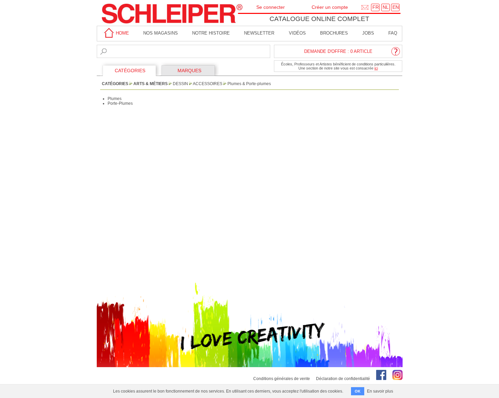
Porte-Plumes (120, 103)
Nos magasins (160, 33)
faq (392, 33)
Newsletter (259, 33)
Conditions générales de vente (281, 378)
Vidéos (297, 33)
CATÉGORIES (130, 70)
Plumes (115, 98)
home (121, 33)
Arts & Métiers (150, 83)
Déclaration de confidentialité (343, 378)
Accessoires (207, 83)
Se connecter (270, 7)
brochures (334, 33)
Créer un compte (330, 7)
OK (358, 391)
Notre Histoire (211, 33)
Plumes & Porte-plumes (249, 83)
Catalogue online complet (319, 18)
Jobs (368, 33)
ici (376, 68)
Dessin (180, 83)
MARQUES (189, 70)
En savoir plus (380, 391)
